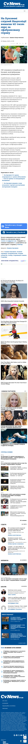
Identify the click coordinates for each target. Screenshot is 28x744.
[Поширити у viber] (23, 44)
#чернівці (4, 257)
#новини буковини (10, 251)
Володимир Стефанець (15, 609)
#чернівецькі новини (20, 255)
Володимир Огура (13, 603)
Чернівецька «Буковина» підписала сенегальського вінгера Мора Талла (17, 487)
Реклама (5, 708)
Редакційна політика (8, 706)
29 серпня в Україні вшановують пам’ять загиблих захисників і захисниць (18, 468)
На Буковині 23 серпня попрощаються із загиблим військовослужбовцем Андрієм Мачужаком (13, 662)
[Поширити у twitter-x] (20, 44)
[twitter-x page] (19, 735)
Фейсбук (20, 244)
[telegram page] (23, 735)
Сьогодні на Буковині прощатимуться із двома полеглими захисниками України (13, 667)
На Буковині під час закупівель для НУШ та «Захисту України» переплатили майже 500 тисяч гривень (18, 501)
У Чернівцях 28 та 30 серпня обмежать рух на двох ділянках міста (18, 507)
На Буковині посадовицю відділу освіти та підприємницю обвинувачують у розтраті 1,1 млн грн (14, 681)
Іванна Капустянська (17, 37)
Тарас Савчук (12, 594)
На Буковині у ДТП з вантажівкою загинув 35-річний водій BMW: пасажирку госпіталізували (13, 495)
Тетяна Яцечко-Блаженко (16, 544)
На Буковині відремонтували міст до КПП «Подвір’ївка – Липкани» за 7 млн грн (18, 474)
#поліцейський (12, 253)
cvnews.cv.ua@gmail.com (8, 241)
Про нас (4, 700)
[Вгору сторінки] (25, 737)
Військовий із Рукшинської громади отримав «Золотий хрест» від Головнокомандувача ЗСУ (18, 513)
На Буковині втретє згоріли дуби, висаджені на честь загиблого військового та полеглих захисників (14, 676)
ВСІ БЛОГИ (24, 586)
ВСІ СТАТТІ (24, 524)
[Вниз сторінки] (25, 741)
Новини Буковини (12, 248)
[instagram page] (25, 735)
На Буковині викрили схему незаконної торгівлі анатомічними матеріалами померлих (13, 185)
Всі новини (23, 520)
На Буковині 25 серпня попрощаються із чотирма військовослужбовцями (13, 657)
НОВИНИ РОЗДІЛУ (22, 643)
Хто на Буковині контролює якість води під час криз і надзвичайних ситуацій (14, 464)
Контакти (5, 703)
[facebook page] (16, 735)
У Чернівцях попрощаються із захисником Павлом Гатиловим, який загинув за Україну (14, 652)
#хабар (10, 255)
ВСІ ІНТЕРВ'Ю (23, 560)
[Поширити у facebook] (17, 44)
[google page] (14, 735)
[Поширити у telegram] (25, 44)
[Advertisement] (14, 207)
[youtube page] (21, 735)
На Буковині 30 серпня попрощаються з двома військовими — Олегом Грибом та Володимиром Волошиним (13, 458)
